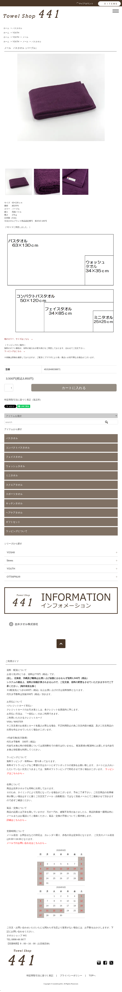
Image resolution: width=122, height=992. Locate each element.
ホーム (6, 28)
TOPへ (92, 975)
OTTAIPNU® (13, 576)
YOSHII (11, 552)
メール (25, 37)
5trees (10, 560)
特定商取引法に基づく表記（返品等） (23, 399)
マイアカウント (86, 3)
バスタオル (17, 28)
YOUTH (16, 33)
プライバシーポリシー (71, 975)
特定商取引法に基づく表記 (40, 975)
